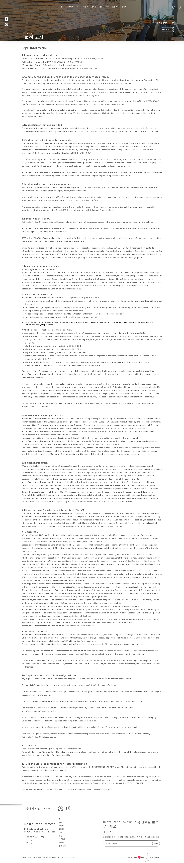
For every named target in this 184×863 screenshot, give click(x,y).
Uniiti (159, 857)
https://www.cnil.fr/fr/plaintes (37, 406)
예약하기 (70, 7)
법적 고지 (62, 846)
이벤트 (85, 7)
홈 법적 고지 (29, 33)
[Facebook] (6, 19)
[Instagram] (6, 24)
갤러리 (93, 7)
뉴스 (78, 7)
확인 (156, 843)
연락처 (124, 7)
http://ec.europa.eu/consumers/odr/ (38, 711)
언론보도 (115, 7)
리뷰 (101, 7)
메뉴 (107, 7)
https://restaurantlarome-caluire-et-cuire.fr (61, 89)
